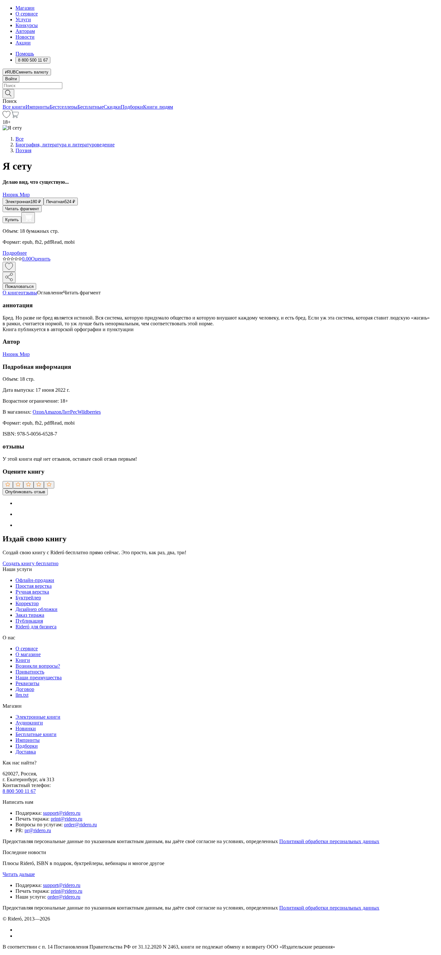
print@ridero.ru (66, 819)
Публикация (29, 621)
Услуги (23, 19)
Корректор (27, 603)
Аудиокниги (29, 722)
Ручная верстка (32, 592)
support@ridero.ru (61, 813)
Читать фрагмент (22, 208)
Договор (24, 689)
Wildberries (89, 412)
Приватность (29, 671)
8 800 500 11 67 (19, 791)
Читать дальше (19, 874)
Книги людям (158, 107)
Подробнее (15, 253)
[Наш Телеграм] (18, 936)
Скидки (112, 107)
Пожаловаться (19, 286)
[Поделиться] (9, 277)
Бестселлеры (63, 107)
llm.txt (21, 695)
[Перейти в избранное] (6, 116)
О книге (12, 292)
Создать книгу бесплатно (30, 563)
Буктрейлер (28, 597)
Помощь (24, 53)
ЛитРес (69, 412)
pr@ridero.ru (38, 830)
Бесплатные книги (35, 734)
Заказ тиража (29, 615)
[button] (220, 93)
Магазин (25, 8)
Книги (22, 660)
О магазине (28, 654)
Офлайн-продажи (34, 580)
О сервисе (26, 13)
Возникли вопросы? (37, 666)
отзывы (29, 292)
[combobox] (220, 85)
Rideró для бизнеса (35, 626)
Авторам (25, 31)
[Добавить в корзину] (28, 217)
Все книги (14, 107)
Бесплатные (90, 107)
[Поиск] (8, 93)
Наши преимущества (38, 677)
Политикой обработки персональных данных (329, 841)
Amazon (52, 412)
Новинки (25, 728)
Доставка (25, 751)
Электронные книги (37, 717)
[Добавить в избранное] (9, 267)
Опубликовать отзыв (25, 491)
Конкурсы (26, 25)
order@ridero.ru (80, 824)
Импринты (38, 107)
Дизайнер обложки (36, 609)
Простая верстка (33, 586)
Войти (11, 78)
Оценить (40, 258)
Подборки (132, 107)
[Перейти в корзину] (14, 116)
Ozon (38, 412)
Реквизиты (27, 683)
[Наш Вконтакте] (18, 929)
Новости (25, 37)
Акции (23, 42)
